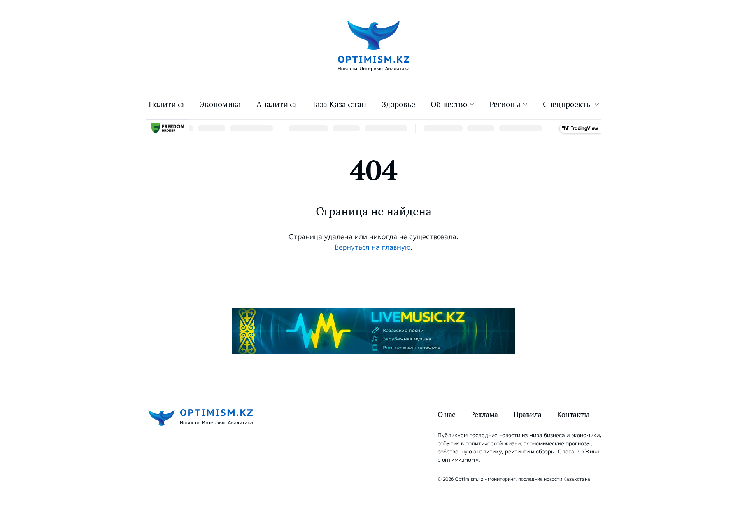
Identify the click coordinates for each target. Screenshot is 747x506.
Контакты (573, 414)
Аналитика (276, 104)
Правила (528, 414)
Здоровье (398, 104)
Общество (449, 104)
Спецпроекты (567, 104)
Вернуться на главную (372, 247)
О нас (446, 414)
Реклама (484, 414)
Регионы (505, 104)
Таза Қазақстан (339, 104)
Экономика (220, 104)
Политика (166, 104)
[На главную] (373, 45)
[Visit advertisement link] (373, 331)
